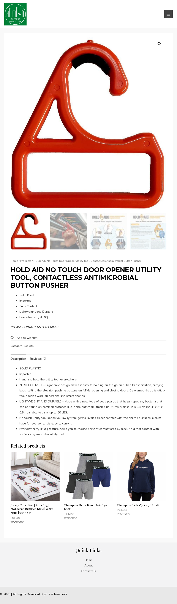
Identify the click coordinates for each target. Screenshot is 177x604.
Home (14, 261)
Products (25, 261)
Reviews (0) (38, 359)
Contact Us (88, 571)
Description (18, 359)
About (88, 565)
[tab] (18, 359)
